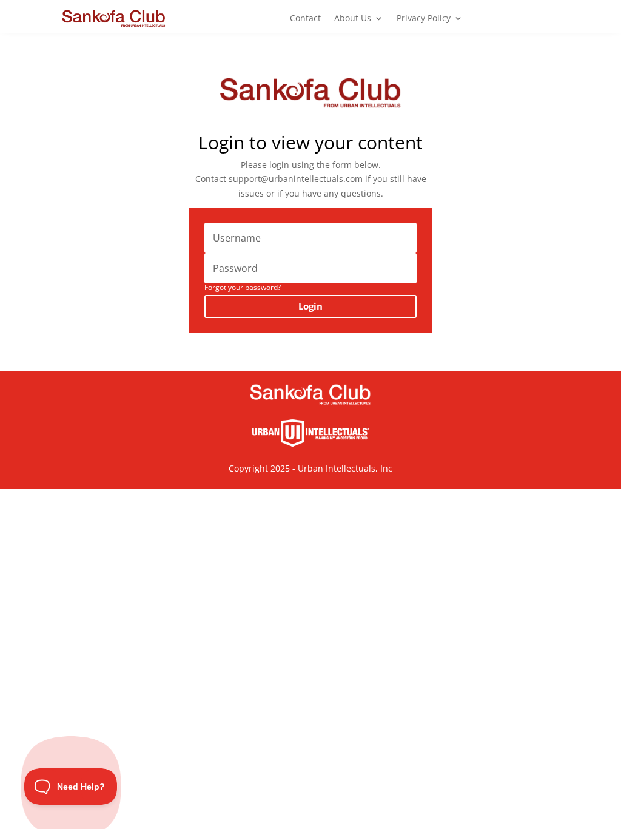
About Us (352, 19)
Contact (305, 19)
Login (310, 306)
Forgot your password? (242, 287)
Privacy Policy (424, 19)
